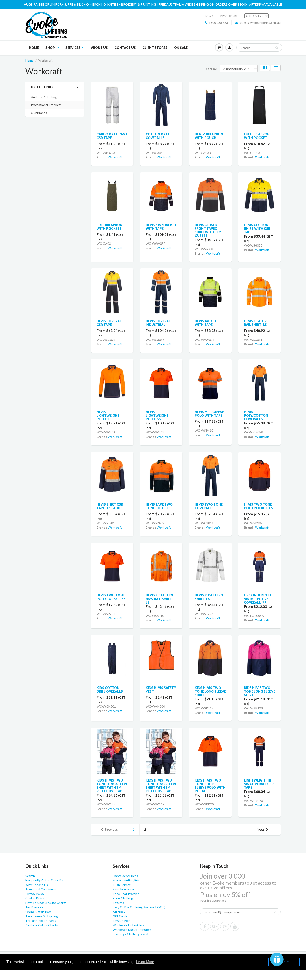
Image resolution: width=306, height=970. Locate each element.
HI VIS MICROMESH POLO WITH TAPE (209, 413)
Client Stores (154, 48)
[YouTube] (234, 926)
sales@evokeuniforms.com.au (260, 22)
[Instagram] (224, 926)
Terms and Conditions (40, 889)
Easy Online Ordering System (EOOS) (139, 907)
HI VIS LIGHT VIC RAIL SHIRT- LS (257, 323)
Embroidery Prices (125, 876)
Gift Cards (120, 916)
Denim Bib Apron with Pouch (209, 136)
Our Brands (39, 113)
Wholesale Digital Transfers (132, 929)
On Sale (181, 48)
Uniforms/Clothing (44, 97)
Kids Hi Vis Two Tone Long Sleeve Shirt (210, 691)
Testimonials (34, 907)
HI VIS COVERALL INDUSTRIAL (159, 323)
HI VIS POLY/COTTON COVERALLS (256, 415)
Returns (118, 903)
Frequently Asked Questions (45, 880)
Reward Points (123, 920)
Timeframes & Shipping (41, 916)
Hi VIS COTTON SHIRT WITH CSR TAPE (257, 228)
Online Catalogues (38, 912)
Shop (50, 48)
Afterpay (119, 912)
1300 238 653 (218, 22)
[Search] (276, 47)
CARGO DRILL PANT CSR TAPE (112, 136)
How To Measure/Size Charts (45, 903)
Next (260, 829)
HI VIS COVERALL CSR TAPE (110, 323)
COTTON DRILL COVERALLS (158, 136)
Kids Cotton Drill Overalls (110, 689)
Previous (111, 829)
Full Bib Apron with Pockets (109, 226)
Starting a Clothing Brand (130, 934)
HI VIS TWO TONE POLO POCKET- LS (258, 506)
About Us (99, 48)
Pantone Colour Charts (41, 925)
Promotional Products (46, 105)
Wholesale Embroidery (128, 925)
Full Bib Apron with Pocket (257, 136)
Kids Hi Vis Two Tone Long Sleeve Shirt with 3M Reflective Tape (112, 785)
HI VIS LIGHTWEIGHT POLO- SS (157, 415)
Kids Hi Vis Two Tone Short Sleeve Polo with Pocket (210, 785)
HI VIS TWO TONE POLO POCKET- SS (111, 597)
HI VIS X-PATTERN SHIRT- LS (209, 597)
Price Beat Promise (126, 894)
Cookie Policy (34, 898)
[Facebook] (204, 926)
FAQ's (209, 15)
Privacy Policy (34, 894)
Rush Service (122, 885)
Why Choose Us (36, 885)
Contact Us (125, 48)
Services (72, 48)
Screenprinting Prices (128, 880)
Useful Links (42, 87)
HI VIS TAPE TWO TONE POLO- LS (159, 506)
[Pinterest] (214, 926)
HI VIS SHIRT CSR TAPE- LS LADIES (110, 506)
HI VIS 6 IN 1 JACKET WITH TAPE (161, 226)
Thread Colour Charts (40, 920)
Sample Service (123, 889)
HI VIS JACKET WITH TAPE (206, 323)
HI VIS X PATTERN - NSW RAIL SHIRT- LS (160, 598)
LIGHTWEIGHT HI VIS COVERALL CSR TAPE (259, 783)
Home (34, 48)
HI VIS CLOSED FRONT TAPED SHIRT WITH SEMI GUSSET (208, 230)
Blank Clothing (123, 898)
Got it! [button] (284, 962)
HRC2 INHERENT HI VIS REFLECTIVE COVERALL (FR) (258, 598)
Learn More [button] (145, 962)
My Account (228, 15)
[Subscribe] (275, 912)
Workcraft (115, 157)
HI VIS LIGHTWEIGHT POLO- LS (108, 415)
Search (30, 876)
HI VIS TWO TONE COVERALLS (209, 506)
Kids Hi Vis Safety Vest (161, 689)
